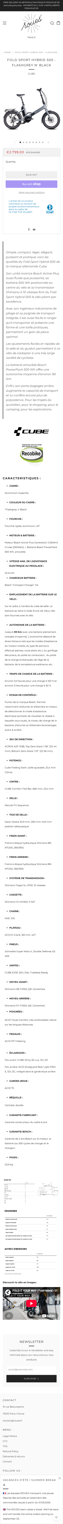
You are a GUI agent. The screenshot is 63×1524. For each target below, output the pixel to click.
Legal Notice (10, 1436)
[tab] (20, 142)
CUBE (31, 73)
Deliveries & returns (14, 1456)
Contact (7, 1461)
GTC (5, 1441)
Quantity (11, 161)
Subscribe (30, 1378)
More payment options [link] (31, 192)
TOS (5, 1446)
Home (7, 52)
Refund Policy (11, 1451)
